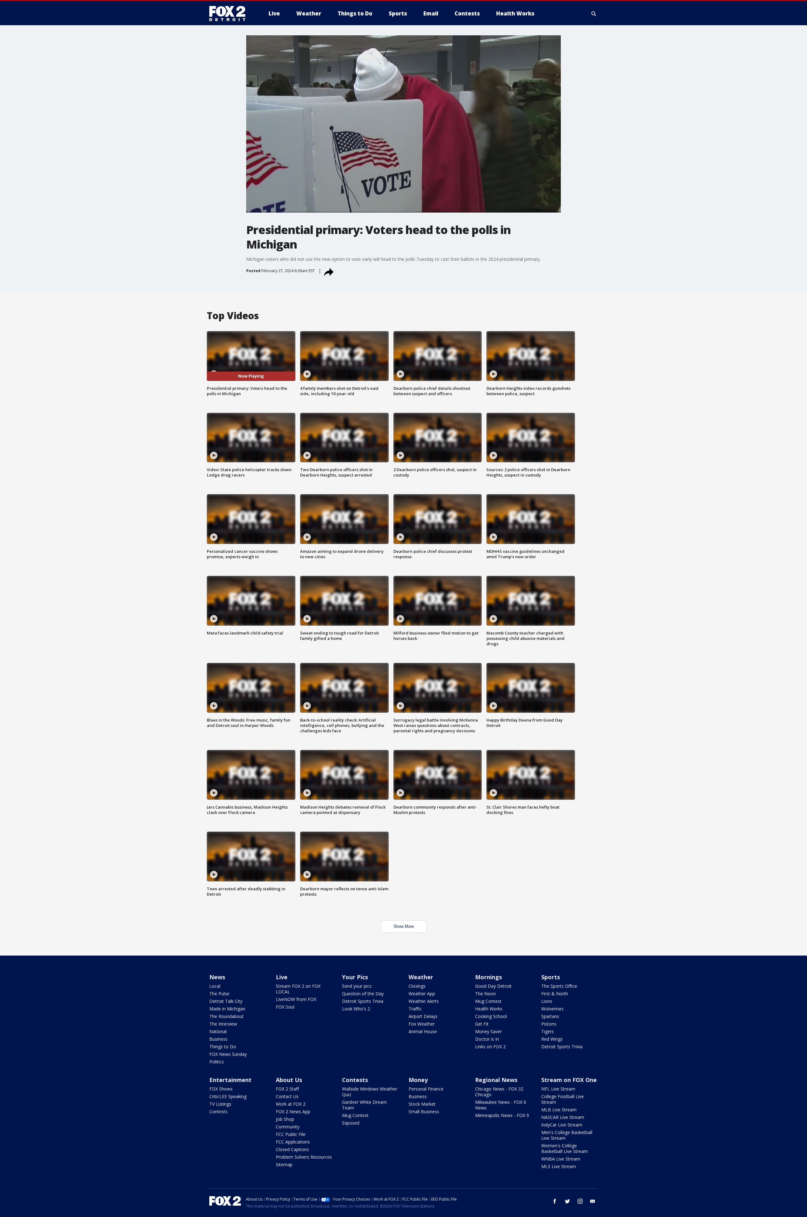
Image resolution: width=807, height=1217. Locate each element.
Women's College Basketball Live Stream (564, 1148)
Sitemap (284, 1164)
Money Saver (488, 1031)
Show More (403, 926)
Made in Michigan (227, 1009)
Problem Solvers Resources (304, 1157)
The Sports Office (559, 986)
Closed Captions (292, 1149)
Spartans (550, 1016)
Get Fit (482, 1024)
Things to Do (222, 1047)
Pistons (548, 1024)
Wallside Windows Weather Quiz (369, 1091)
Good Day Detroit (493, 986)
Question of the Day (363, 994)
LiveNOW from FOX (296, 999)
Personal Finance (426, 1089)
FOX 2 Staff (287, 1089)
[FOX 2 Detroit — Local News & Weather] (230, 13)
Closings (417, 986)
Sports (550, 977)
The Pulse (219, 994)
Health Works (488, 1009)
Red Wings (552, 1039)
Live (281, 977)
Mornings (488, 977)
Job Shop (285, 1119)
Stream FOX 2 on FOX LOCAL (298, 989)
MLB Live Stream (559, 1110)
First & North (554, 994)
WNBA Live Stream (560, 1159)
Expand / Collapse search (594, 13)
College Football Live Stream (562, 1099)
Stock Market (422, 1104)
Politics (216, 1062)
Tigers (547, 1031)
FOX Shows (221, 1089)
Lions (546, 1001)
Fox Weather (422, 1024)
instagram (580, 1201)
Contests (218, 1112)
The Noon (485, 994)
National (218, 1031)
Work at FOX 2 (290, 1104)
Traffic (415, 1009)
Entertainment (230, 1080)
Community (287, 1127)
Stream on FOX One (569, 1080)
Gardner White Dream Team (364, 1105)
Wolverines (552, 1009)
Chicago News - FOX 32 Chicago (499, 1091)
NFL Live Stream (558, 1089)
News (217, 977)
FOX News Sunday (228, 1054)
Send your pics (357, 986)
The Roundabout (226, 1016)
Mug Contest (488, 1001)
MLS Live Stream (558, 1166)
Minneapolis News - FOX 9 (502, 1115)
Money (418, 1080)
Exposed (350, 1123)
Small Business (424, 1112)
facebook (555, 1201)
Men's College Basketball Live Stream (566, 1135)
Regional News (496, 1080)
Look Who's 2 (356, 1009)
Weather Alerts (424, 1001)
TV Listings (220, 1104)
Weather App (422, 994)
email (593, 1201)
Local (214, 986)
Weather (421, 977)
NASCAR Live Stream (562, 1117)
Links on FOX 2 (490, 1047)
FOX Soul (285, 1007)
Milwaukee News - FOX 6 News (500, 1105)
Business (218, 1039)
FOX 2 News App (293, 1112)
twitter (567, 1201)
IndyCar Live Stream (561, 1125)
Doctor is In (487, 1039)
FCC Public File (290, 1134)
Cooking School (491, 1016)
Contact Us (287, 1096)
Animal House (423, 1031)
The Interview (223, 1024)
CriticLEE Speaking (228, 1096)
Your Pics (355, 977)
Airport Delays (423, 1016)
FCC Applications (293, 1142)
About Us (289, 1080)
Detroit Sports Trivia (362, 1001)
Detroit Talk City (225, 1001)
